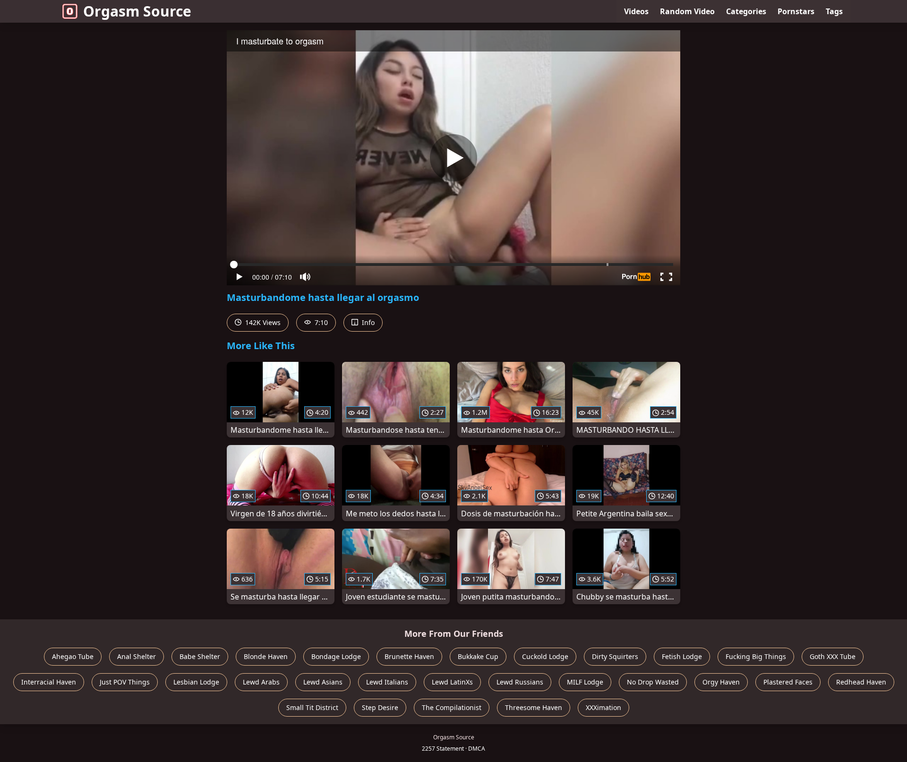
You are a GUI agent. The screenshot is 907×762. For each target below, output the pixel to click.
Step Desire (380, 707)
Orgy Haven (721, 681)
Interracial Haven (48, 681)
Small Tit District (312, 707)
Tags (834, 11)
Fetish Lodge (682, 656)
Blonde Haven (266, 656)
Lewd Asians (322, 681)
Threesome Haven (533, 707)
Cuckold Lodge (545, 656)
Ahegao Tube (73, 656)
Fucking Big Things (756, 656)
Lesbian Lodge (196, 681)
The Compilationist (451, 707)
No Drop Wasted (653, 681)
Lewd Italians (387, 681)
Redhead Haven (861, 681)
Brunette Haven (409, 656)
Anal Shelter (136, 656)
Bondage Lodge (336, 656)
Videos (636, 11)
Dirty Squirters (615, 656)
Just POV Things (125, 681)
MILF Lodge (585, 681)
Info (367, 322)
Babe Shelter (200, 656)
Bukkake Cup (478, 656)
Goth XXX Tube (833, 656)
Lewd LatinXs (452, 681)
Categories (746, 11)
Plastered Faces (788, 681)
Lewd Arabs (261, 681)
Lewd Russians (519, 681)
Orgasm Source (137, 11)
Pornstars (796, 11)
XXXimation (603, 707)
